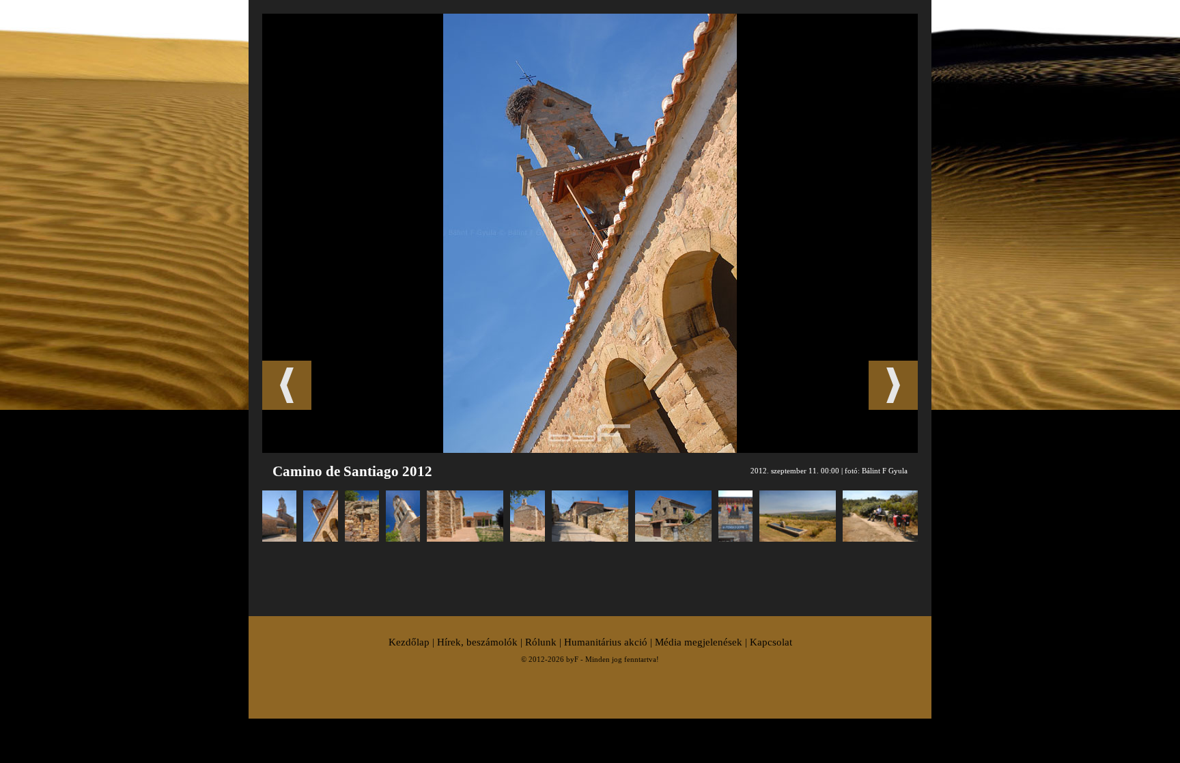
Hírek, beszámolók (477, 642)
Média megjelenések (698, 642)
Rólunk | (544, 642)
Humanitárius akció (605, 642)
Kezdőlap (409, 642)
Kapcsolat (771, 642)
